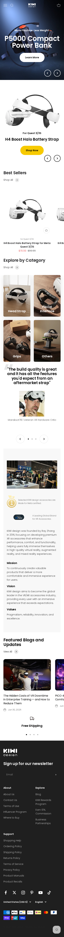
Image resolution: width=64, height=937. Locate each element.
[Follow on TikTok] (49, 898)
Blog (38, 799)
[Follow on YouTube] (40, 898)
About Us (8, 799)
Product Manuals (13, 881)
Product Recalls (12, 887)
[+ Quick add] (46, 236)
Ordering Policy (12, 851)
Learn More (32, 60)
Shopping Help (12, 845)
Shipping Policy (12, 857)
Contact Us (10, 805)
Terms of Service (13, 869)
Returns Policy (11, 863)
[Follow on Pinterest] (32, 898)
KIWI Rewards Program (43, 807)
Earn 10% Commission (43, 817)
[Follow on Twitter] (14, 898)
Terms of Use (11, 811)
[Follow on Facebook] (5, 898)
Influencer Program (15, 817)
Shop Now (32, 155)
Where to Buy (11, 823)
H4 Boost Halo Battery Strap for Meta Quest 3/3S (27, 250)
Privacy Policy (11, 875)
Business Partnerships (43, 826)
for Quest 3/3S (27, 244)
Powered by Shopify (35, 932)
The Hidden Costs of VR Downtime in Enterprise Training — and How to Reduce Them (26, 705)
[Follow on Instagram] (23, 898)
